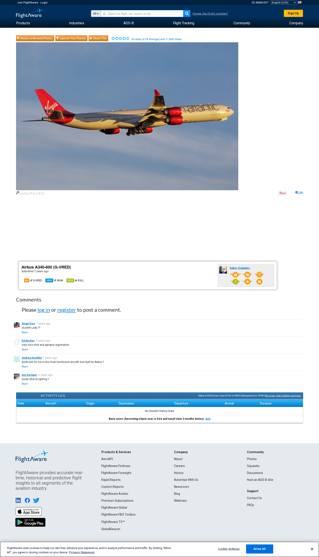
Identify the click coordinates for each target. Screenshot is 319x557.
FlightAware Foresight (116, 473)
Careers (179, 466)
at (76, 280)
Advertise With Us (186, 480)
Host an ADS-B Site (260, 480)
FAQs (250, 505)
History (179, 473)
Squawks (253, 466)
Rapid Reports (111, 480)
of (55, 280)
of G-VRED (33, 280)
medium (25, 193)
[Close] (312, 549)
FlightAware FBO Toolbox (118, 514)
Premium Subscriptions (117, 500)
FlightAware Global (114, 507)
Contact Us (254, 498)
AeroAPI (107, 459)
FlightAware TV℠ (113, 522)
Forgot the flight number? (210, 13)
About (178, 459)
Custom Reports (112, 486)
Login (44, 2)
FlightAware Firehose (115, 466)
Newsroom (181, 486)
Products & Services (116, 452)
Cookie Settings (229, 548)
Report (25, 332)
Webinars (180, 500)
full (42, 193)
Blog (177, 493)
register (66, 309)
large (35, 193)
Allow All (259, 548)
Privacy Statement (81, 552)
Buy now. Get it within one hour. (283, 395)
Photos (252, 459)
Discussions (255, 473)
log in (44, 309)
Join (207, 418)
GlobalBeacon (110, 529)
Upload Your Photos (73, 38)
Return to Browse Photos (37, 38)
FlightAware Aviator (114, 493)
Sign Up (293, 13)
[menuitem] (23, 23)
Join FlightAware (27, 2)
